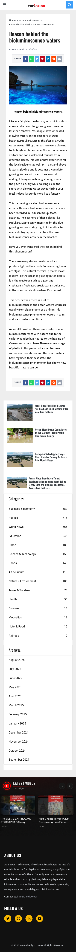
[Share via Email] (59, 59)
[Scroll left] (62, 786)
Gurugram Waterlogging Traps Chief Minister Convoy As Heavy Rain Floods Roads (51, 457)
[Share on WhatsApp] (31, 59)
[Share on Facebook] (25, 59)
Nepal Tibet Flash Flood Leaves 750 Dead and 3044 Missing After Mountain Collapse (51, 409)
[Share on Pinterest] (42, 59)
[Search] (69, 4)
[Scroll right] (70, 786)
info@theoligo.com (27, 896)
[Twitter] (7, 918)
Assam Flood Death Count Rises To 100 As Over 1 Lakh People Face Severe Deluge (51, 433)
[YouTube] (39, 918)
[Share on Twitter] (37, 59)
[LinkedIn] (29, 918)
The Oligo (18, 788)
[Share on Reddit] (53, 59)
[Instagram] (18, 918)
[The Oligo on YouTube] (7, 786)
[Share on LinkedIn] (48, 59)
